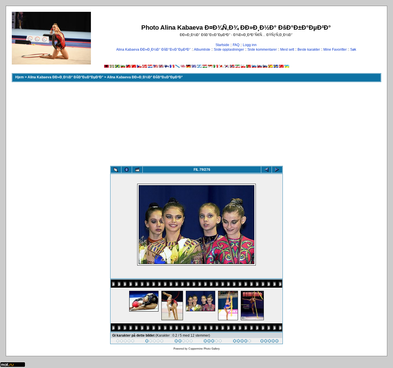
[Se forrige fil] (266, 169)
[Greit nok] (183, 342)
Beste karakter (308, 50)
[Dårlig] (154, 342)
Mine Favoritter (335, 50)
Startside (222, 45)
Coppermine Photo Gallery (204, 348)
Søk (353, 50)
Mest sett (287, 50)
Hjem (19, 77)
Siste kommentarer (262, 50)
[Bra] (212, 342)
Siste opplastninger (229, 50)
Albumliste (202, 50)
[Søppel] (125, 342)
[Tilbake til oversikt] (116, 169)
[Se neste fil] (277, 169)
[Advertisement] (196, 122)
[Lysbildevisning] (137, 169)
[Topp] (269, 342)
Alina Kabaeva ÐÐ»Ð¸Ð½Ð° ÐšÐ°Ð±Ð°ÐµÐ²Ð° (153, 50)
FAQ (236, 45)
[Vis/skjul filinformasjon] (126, 169)
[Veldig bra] (242, 342)
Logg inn (250, 45)
